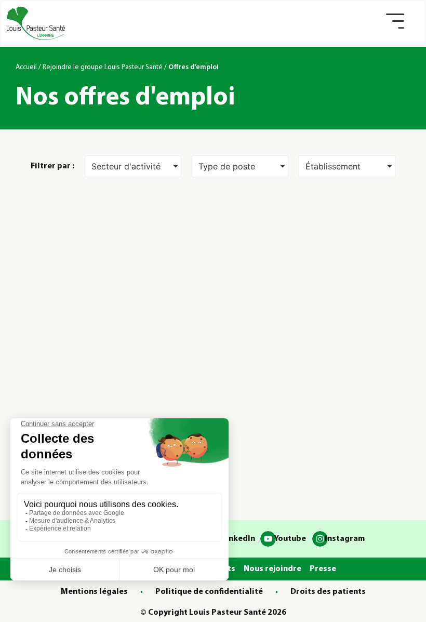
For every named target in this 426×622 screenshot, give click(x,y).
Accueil (26, 67)
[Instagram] (320, 539)
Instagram (345, 539)
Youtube (290, 539)
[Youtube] (268, 539)
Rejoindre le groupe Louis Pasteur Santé (103, 67)
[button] (395, 21)
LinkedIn (238, 539)
